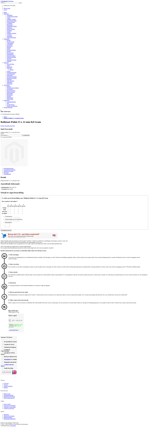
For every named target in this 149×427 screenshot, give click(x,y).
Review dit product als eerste (8, 125)
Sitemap (6, 387)
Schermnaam (8, 216)
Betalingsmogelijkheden (10, 418)
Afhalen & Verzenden (9, 416)
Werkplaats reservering (9, 396)
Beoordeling (8, 222)
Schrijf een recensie (8, 171)
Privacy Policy (7, 404)
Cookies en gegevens (9, 408)
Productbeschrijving (9, 168)
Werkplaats (7, 359)
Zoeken (2, 2)
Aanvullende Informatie (9, 170)
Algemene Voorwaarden (10, 407)
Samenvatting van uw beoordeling (13, 219)
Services (6, 384)
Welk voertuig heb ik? (9, 398)
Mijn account (7, 393)
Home (5, 116)
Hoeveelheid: (4, 135)
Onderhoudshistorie (8, 395)
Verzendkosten (7, 174)
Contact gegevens (8, 386)
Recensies (6, 172)
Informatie (6, 414)
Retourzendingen (8, 417)
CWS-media (13, 425)
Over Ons (6, 383)
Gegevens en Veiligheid (9, 405)
